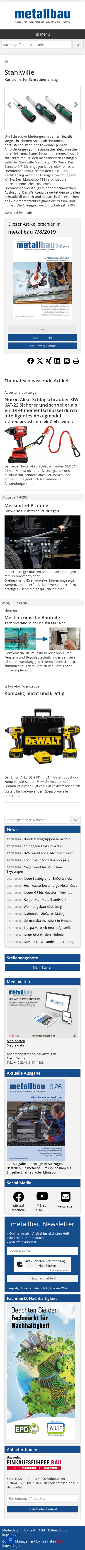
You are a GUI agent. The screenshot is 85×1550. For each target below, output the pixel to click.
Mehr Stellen (42, 967)
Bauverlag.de (12, 1545)
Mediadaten (16, 1041)
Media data (15, 1045)
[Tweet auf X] (39, 362)
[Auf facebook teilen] (30, 362)
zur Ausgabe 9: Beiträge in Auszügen (35, 1164)
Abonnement (42, 337)
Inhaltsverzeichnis (42, 346)
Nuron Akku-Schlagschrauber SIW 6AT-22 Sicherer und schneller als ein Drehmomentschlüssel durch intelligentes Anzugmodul (41, 407)
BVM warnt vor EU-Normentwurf (40, 853)
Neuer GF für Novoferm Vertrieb (40, 892)
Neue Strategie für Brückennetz (39, 878)
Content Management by (21, 1541)
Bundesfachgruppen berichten (39, 839)
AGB (42, 1530)
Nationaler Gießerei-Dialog (35, 913)
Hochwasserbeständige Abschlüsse (42, 885)
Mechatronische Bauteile (32, 617)
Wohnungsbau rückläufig (34, 906)
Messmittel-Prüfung (26, 505)
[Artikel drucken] (75, 361)
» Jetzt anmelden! (42, 1278)
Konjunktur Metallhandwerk (36, 899)
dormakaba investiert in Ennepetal (41, 920)
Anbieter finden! (44, 1509)
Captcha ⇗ (60, 1270)
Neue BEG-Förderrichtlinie (35, 934)
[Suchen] (78, 44)
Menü (45, 34)
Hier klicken (47, 1265)
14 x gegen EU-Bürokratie (34, 846)
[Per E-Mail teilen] (66, 361)
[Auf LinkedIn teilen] (57, 362)
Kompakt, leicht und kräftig (34, 693)
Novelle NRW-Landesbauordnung (41, 941)
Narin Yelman (17, 1058)
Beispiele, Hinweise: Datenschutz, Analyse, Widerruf (39, 1288)
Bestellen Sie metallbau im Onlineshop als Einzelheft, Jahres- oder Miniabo (39, 1170)
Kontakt (29, 1530)
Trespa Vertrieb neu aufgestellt (39, 927)
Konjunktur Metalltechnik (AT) (38, 860)
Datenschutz (57, 1530)
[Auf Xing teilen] (48, 362)
